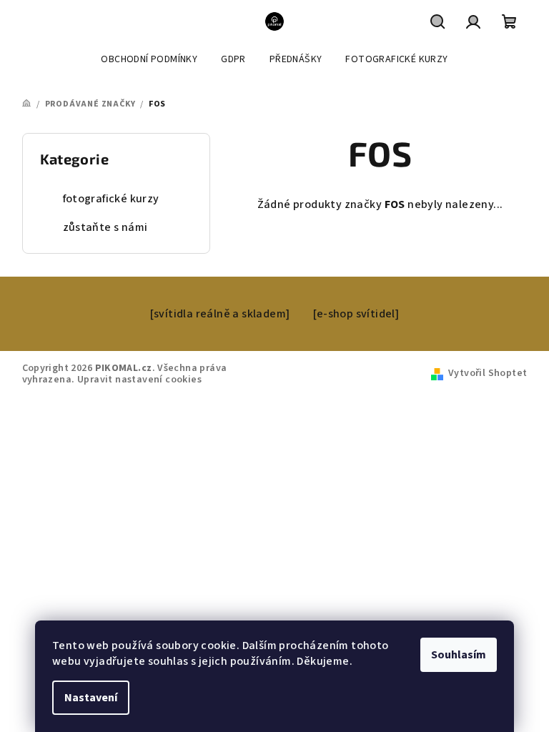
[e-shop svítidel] (356, 314)
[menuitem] (149, 59)
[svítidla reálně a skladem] (220, 314)
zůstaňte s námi (105, 227)
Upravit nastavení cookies (139, 379)
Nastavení (90, 698)
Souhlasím (458, 655)
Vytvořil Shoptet (487, 373)
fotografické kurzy (111, 199)
